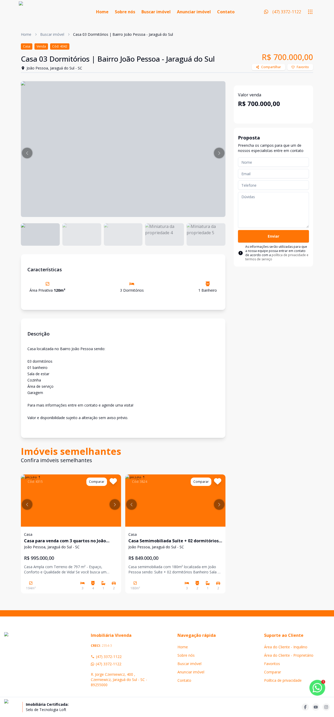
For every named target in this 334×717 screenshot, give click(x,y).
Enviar (273, 236)
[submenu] (310, 11)
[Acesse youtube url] (315, 707)
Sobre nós (125, 12)
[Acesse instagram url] (326, 707)
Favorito (303, 67)
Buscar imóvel (156, 12)
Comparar (272, 671)
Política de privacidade (283, 680)
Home (102, 12)
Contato (226, 12)
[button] (27, 153)
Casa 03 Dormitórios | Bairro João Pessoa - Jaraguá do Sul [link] (123, 34)
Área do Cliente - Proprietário (288, 655)
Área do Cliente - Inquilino (285, 646)
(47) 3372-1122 (109, 656)
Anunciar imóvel (194, 12)
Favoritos (272, 663)
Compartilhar (271, 67)
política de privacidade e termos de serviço (276, 257)
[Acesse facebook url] (305, 707)
